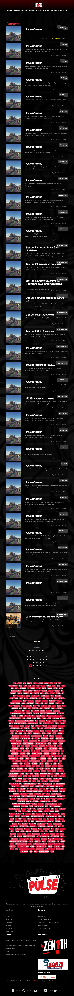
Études (54, 733)
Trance (39, 783)
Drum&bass (34, 763)
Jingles (52, 851)
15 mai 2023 (64, 78)
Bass (34, 685)
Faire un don (62, 10)
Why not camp (30, 703)
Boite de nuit (60, 771)
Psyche (59, 705)
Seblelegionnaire (53, 748)
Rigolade (43, 761)
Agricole (14, 778)
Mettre (36, 788)
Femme (40, 829)
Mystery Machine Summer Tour (54, 716)
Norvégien (24, 771)
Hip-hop (44, 688)
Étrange (63, 841)
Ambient (54, 766)
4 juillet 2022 (63, 413)
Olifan (7, 951)
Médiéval (25, 781)
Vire (40, 723)
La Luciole (26, 693)
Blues (58, 685)
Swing (59, 763)
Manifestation (36, 733)
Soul (38, 685)
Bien (42, 728)
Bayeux (42, 731)
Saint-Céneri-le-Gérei (15, 718)
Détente (26, 698)
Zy (38, 981)
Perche (57, 811)
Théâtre (49, 733)
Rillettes (52, 736)
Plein (43, 814)
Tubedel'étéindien (57, 778)
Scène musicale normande (37, 816)
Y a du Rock (16, 793)
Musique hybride (25, 816)
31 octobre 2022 (62, 380)
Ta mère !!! (32, 798)
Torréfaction (36, 776)
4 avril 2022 (63, 497)
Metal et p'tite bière (54, 781)
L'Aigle (56, 723)
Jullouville (47, 708)
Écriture (11, 816)
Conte (34, 705)
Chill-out (41, 763)
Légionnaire (61, 741)
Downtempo (41, 803)
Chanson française (17, 700)
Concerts (63, 829)
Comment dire (41, 826)
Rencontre (60, 768)
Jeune (29, 834)
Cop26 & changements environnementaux (45, 616)
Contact (39, 10)
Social (34, 718)
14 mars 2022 (63, 514)
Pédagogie (28, 831)
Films (27, 773)
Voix (59, 758)
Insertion (42, 778)
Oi (23, 814)
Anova (28, 753)
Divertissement (45, 834)
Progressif (54, 731)
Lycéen (61, 831)
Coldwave (61, 731)
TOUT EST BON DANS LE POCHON (48, 922)
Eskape (19, 834)
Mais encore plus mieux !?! (40, 844)
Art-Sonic (19, 693)
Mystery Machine (13, 685)
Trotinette (23, 808)
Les (50, 814)
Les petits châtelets (44, 851)
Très (17, 849)
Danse (38, 718)
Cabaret (60, 746)
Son (64, 756)
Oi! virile (37, 773)
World (52, 695)
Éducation (12, 751)
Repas (52, 829)
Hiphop (16, 688)
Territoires (33, 829)
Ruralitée (54, 801)
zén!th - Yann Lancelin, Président (16, 955)
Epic (23, 711)
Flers (31, 839)
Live (44, 698)
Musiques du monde (16, 690)
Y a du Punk (62, 791)
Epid (52, 776)
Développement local (45, 801)
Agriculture (53, 753)
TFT (21, 728)
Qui (16, 819)
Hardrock (57, 690)
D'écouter (34, 819)
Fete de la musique (15, 703)
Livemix (60, 803)
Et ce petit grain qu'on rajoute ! (27, 849)
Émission (33, 728)
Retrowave (48, 766)
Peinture (11, 821)
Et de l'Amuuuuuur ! (49, 811)
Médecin (61, 743)
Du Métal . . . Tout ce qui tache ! (48, 713)
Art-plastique (23, 793)
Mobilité (43, 711)
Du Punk (30, 690)
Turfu (23, 811)
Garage (61, 688)
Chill (12, 688)
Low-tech (47, 808)
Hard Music (44, 700)
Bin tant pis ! (12, 788)
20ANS (23, 703)
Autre (51, 819)
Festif (34, 781)
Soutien (50, 758)
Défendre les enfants (30, 716)
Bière (21, 698)
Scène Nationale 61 (13, 758)
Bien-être (24, 761)
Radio (41, 693)
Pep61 (32, 726)
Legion (22, 726)
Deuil (46, 806)
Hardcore (58, 703)
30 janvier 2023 (62, 195)
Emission (55, 721)
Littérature (38, 726)
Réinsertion (48, 778)
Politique (17, 726)
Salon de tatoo (60, 798)
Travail (43, 733)
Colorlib (51, 981)
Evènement (13, 834)
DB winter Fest (40, 849)
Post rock (53, 768)
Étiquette (23, 788)
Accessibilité (50, 826)
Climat (45, 748)
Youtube (53, 834)
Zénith (24, 834)
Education (37, 839)
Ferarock (33, 688)
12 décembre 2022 (62, 245)
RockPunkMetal (18, 821)
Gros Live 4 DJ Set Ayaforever (40, 331)
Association (15, 708)
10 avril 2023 (63, 111)
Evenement (31, 768)
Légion (12, 844)
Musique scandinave (15, 771)
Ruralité (14, 716)
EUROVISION (20, 768)
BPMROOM (57, 821)
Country (29, 718)
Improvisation (33, 741)
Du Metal (11, 721)
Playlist (32, 10)
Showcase (22, 753)
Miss (33, 814)
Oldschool (51, 703)
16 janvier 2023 (63, 212)
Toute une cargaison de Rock (28, 796)
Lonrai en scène (60, 849)
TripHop (31, 806)
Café (30, 776)
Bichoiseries (56, 718)
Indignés (31, 841)
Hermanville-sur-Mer (28, 743)
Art (63, 703)
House (25, 685)
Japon (41, 708)
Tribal (38, 781)
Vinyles (54, 705)
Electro (35, 683)
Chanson (55, 726)
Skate (56, 808)
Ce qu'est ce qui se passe (43, 836)
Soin (56, 776)
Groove (13, 768)
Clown (24, 778)
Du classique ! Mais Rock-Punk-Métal (46, 796)
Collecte (57, 773)
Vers (19, 811)
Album (57, 829)
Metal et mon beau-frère (30, 783)
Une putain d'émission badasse (55, 844)
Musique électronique (51, 803)
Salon (56, 831)
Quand (12, 819)
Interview (29, 683)
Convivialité (46, 829)
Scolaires (42, 721)
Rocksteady (16, 705)
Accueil (9, 10)
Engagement (24, 806)
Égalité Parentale (41, 716)
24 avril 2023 (63, 94)
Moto (42, 831)
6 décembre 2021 (62, 598)
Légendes (51, 690)
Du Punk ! (34, 811)
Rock (24, 683)
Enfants (27, 746)
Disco (46, 703)
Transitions (27, 829)
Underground (37, 690)
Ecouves (37, 731)
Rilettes (52, 788)
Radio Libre (18, 741)
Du (58, 753)
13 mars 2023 (63, 145)
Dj (51, 763)
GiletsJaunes (14, 839)
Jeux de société (41, 824)
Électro (60, 748)
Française (19, 751)
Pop (62, 693)
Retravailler (35, 708)
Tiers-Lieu (47, 38)
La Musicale (23, 688)
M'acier (48, 798)
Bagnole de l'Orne (20, 731)
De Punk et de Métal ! (14, 796)
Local (15, 683)
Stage (31, 748)
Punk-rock (28, 801)
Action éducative (15, 728)
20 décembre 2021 (62, 581)
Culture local (59, 736)
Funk (30, 685)
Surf (37, 768)
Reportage (46, 753)
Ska (49, 705)
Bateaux (14, 824)
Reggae (46, 683)
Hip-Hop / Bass (21, 801)
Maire (27, 748)
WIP (42, 38)
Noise (23, 718)
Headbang (41, 916)
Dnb (55, 746)
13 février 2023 (63, 178)
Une (38, 728)
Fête (60, 721)
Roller (34, 808)
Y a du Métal (48, 791)
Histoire (49, 685)
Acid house (44, 705)
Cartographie (12, 791)
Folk (14, 695)
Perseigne (48, 721)
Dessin (20, 733)
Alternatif (44, 690)
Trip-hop (39, 688)
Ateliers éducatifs (25, 736)
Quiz (11, 836)
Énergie (50, 846)
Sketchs (12, 849)
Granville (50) (32, 824)
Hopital (44, 841)
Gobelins (19, 836)
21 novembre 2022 (62, 346)
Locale (53, 798)
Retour (28, 811)
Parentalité (49, 711)
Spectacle (35, 778)
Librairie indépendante (55, 806)
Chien (63, 821)
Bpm (48, 776)
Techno (46, 693)
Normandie (41, 746)
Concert (45, 726)
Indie (40, 698)
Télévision (18, 761)
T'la (40, 788)
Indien (31, 851)
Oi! (28, 688)
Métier (27, 711)
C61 (62, 753)
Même (24, 819)
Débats (55, 688)
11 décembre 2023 (62, 27)
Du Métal (52, 693)
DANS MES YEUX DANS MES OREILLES (21, 803)
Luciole (23, 705)
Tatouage (37, 700)
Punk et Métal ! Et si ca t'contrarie (54, 786)
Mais (20, 819)
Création (17, 816)
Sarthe (20, 776)
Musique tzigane (60, 783)
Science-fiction (12, 776)
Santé (49, 718)
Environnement (33, 698)
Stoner (11, 726)
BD (32, 738)
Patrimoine (17, 756)
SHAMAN (37, 711)
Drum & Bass (49, 746)
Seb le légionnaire (24, 839)
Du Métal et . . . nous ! (14, 808)
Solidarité (29, 705)
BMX (52, 808)
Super (59, 816)
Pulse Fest (26, 728)
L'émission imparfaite (34, 761)
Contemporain (14, 766)
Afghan (49, 771)
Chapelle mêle (15, 748)
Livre (25, 733)
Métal (24, 708)
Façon (40, 819)
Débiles (56, 761)
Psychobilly (35, 801)
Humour (58, 693)
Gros (25, 821)
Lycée (63, 705)
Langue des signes (47, 783)
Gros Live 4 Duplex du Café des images (43, 264)
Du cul (36, 721)
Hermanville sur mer (16, 743)
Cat (32, 711)
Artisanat (43, 776)
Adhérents (9, 931)
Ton (44, 788)
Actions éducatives (56, 793)
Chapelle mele (15, 736)
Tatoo (62, 751)
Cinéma (28, 695)
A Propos (9, 928)
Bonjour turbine (56, 38)
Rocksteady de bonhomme (46, 773)
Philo (26, 768)
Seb (58, 841)
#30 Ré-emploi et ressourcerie (40, 398)
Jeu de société (14, 826)
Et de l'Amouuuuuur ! (23, 798)
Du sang (52, 738)
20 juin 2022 (63, 430)
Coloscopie (60, 728)
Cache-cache (57, 846)
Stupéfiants (17, 711)
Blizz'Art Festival (14, 698)
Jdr (18, 746)
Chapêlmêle (31, 700)
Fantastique (18, 781)
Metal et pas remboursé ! (15, 783)
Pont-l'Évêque (29, 731)
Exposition (24, 824)
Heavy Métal (13, 798)
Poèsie (30, 771)
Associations (37, 771)
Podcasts (24, 10)
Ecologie (43, 685)
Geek (55, 698)
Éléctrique (49, 761)
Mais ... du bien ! (20, 695)
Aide (58, 834)
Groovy (63, 685)
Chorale (17, 831)
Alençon (37, 703)
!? (34, 751)
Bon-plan (51, 831)
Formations (60, 733)
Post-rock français (39, 806)
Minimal (28, 766)
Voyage (14, 746)
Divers (53, 685)
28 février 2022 (62, 531)
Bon (56, 819)
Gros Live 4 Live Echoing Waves (40, 314)
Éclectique (29, 713)
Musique (50, 688)
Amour (62, 834)
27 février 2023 (63, 162)
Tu (27, 788)
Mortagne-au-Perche (48, 723)
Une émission (33, 826)
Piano (21, 763)
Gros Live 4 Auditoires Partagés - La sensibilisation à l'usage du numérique (44, 282)
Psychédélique (14, 753)
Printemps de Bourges (51, 816)
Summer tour (44, 741)
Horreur (44, 718)
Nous (32, 821)
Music (49, 743)
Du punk (43, 756)
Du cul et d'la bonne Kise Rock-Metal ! (24, 721)
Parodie (20, 778)
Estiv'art (62, 718)
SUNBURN (62, 723)
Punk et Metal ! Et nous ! (23, 846)
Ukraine (22, 748)
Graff (33, 766)
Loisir (48, 698)
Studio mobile (53, 741)
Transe (54, 763)
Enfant (29, 778)
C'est (29, 819)
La (54, 783)
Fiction (63, 814)
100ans (10, 705)
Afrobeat (60, 766)
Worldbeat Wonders (44, 919)
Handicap (11, 756)
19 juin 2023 (63, 44)
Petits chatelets (24, 851)
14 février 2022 (63, 564)
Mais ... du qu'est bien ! (21, 844)
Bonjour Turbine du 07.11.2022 (40, 365)
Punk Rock (45, 736)
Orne (29, 708)
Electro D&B (52, 700)
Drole (63, 846)
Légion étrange (21, 791)
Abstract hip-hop (15, 738)
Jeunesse (59, 700)
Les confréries (56, 814)
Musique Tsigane (40, 786)
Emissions (11, 829)
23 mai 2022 (64, 447)
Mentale (40, 811)
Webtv (35, 851)
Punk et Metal (38, 748)
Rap (39, 705)
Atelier (41, 768)
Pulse (38, 751)
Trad (30, 781)
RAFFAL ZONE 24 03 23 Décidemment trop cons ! (21, 941)
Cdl (39, 741)
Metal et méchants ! (36, 736)
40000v (32, 846)
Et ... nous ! (55, 791)
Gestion (43, 771)
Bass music (44, 781)
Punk (51, 683)
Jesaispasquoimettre (41, 846)
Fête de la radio (35, 695)
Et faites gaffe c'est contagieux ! (35, 791)
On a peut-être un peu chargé (55, 839)
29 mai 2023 (64, 61)
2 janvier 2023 (63, 229)
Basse (63, 758)
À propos (46, 10)
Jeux (50, 726)
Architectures (19, 829)
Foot (46, 831)
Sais (31, 788)
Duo (13, 761)
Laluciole (63, 773)
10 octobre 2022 (62, 396)
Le (16, 811)
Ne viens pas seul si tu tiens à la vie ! (44, 821)
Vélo (42, 703)
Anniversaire (36, 831)
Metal (55, 683)
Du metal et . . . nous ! (34, 756)
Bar (56, 788)
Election (38, 814)
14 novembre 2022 (62, 363)
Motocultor (58, 695)
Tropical (47, 763)
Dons (12, 831)
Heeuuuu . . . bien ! (24, 826)
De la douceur (44, 738)
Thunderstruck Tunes (44, 928)
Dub (60, 683)
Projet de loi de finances (20, 723)
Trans (38, 798)
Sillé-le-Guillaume (50, 849)
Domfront (48, 731)
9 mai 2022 (64, 464)
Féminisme (59, 708)
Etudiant (55, 743)
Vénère (11, 723)
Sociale (30, 844)
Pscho (42, 766)
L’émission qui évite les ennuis (17, 713)
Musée (21, 758)
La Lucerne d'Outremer (40, 743)
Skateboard (40, 808)
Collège (29, 733)
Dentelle (27, 758)
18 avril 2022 (63, 480)
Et (29, 821)
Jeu (15, 836)
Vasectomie (56, 711)
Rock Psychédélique (25, 738)
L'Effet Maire (60, 713)
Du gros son (12, 846)
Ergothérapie (62, 776)
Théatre (53, 708)
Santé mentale (36, 834)
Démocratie (38, 841)
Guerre (22, 773)
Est (64, 816)
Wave (38, 766)
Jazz (20, 708)
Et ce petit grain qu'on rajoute (54, 756)
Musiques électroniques (15, 814)
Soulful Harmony (43, 925)
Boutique (54, 10)
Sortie (54, 771)
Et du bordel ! (61, 726)
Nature (12, 731)
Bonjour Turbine (34, 29)
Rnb (16, 733)
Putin (59, 826)
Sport (24, 700)
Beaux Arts (33, 758)
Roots (20, 685)
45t (52, 698)
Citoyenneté (17, 806)
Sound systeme (15, 786)
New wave (22, 766)
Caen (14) (49, 824)
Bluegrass (61, 819)
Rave (64, 721)
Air (47, 814)
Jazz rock (47, 768)
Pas (48, 819)
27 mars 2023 (63, 128)
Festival (41, 683)
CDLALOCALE (43, 758)
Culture (20, 683)
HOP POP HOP (34, 746)
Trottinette (62, 808)
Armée (22, 831)
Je (41, 798)
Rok (47, 788)
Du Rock (25, 690)
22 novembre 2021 (62, 615)
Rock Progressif (51, 841)
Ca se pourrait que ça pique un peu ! (18, 841)
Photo (12, 733)
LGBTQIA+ (37, 738)
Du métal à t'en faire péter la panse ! (50, 751)
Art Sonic (36, 693)
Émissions (17, 10)
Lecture (48, 793)
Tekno (22, 746)
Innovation (43, 839)
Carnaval (12, 741)
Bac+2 (31, 773)
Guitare (31, 793)
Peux (18, 788)
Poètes (25, 776)
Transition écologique (36, 753)
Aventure (34, 803)
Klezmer (32, 786)
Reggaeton (24, 756)
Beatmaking (27, 763)
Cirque (55, 758)
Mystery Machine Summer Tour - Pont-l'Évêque (20, 945)
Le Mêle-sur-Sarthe (33, 723)
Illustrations (62, 788)
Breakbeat (15, 763)
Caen (19, 824)
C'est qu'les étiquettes (29, 836)
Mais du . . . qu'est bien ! (50, 728)
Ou (31, 751)
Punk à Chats (38, 793)
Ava (43, 793)
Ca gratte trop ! (55, 836)
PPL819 (21, 716)
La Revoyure (26, 751)
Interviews (28, 814)
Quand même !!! (61, 796)
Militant (62, 836)
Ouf (56, 826)
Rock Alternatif (24, 786)
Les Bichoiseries (45, 695)
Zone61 (29, 808)
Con (44, 819)
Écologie (27, 726)
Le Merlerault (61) (57, 824)
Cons (61, 761)
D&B (31, 693)
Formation (36, 713)
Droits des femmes (13, 773)
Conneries (25, 741)
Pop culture (61, 698)
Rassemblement (59, 738)
